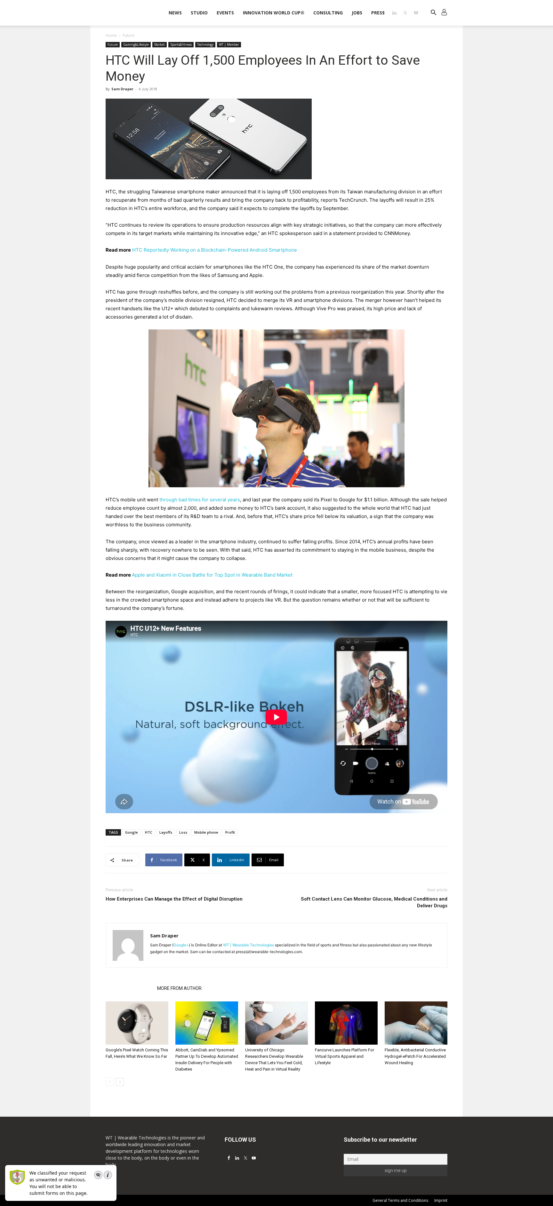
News (175, 13)
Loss (183, 832)
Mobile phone (206, 832)
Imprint (440, 1200)
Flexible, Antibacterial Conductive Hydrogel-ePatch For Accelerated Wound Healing (415, 1056)
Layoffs (165, 832)
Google (131, 832)
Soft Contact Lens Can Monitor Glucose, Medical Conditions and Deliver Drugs (374, 902)
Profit (230, 832)
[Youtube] (416, 13)
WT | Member (229, 44)
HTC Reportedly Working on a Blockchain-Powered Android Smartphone (214, 250)
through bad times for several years (199, 500)
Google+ (181, 945)
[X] (405, 13)
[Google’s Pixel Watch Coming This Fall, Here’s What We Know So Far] (137, 1023)
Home (111, 35)
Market (159, 44)
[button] (433, 13)
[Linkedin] (394, 13)
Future (113, 44)
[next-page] (120, 1082)
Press (378, 13)
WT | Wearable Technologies (248, 945)
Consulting (328, 13)
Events (225, 13)
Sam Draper (122, 88)
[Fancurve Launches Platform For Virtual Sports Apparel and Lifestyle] (346, 1023)
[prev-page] (110, 1082)
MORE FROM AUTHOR (179, 988)
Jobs (357, 13)
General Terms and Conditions (400, 1200)
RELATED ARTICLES (129, 988)
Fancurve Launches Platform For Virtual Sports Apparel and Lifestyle (344, 1056)
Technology (205, 44)
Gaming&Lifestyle (136, 44)
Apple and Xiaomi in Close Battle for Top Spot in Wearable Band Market (212, 575)
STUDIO (199, 13)
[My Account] (444, 13)
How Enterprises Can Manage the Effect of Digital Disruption (174, 899)
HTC (148, 832)
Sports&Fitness (181, 44)
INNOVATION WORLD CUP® (273, 13)
